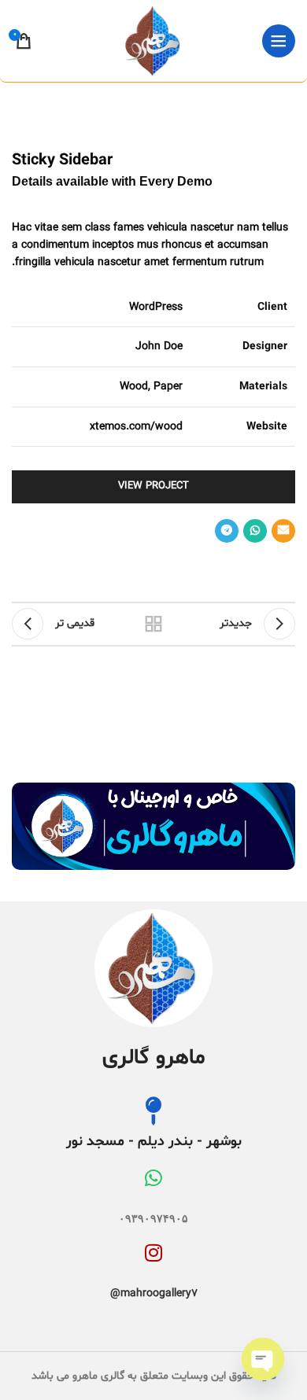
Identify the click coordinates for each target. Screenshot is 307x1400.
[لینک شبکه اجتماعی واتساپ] (255, 531)
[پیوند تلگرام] (227, 531)
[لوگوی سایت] (153, 41)
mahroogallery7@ (154, 1293)
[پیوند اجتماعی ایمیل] (283, 531)
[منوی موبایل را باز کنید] (278, 41)
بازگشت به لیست (153, 623)
